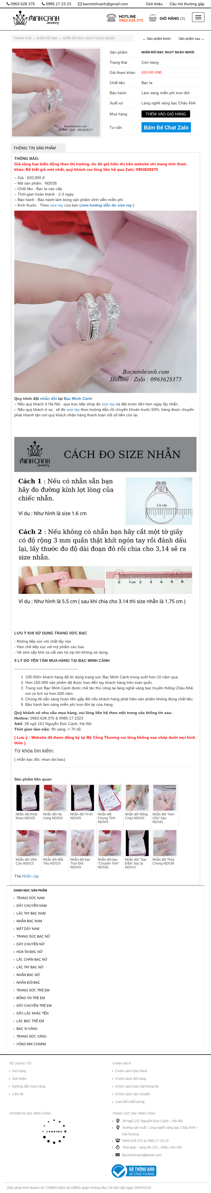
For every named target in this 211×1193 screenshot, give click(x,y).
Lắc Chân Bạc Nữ (31, 959)
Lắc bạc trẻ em (30, 1021)
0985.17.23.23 (58, 4)
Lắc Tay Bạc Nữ (29, 967)
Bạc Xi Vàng (26, 1029)
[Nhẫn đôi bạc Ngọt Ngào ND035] (56, 92)
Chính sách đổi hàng (130, 1079)
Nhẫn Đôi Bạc (28, 983)
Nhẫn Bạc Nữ (28, 975)
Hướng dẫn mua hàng (28, 1086)
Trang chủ (22, 38)
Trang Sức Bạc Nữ (33, 936)
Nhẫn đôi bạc (47, 38)
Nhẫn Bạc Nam (29, 921)
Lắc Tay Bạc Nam (31, 913)
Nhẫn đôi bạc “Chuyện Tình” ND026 (108, 863)
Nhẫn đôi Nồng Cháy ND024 (136, 816)
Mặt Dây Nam (27, 929)
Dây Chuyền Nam (31, 906)
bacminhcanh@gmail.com (105, 4)
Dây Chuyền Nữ (30, 944)
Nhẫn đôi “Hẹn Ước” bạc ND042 (163, 818)
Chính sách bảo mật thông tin (137, 1086)
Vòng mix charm (31, 1044)
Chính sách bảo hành (131, 1071)
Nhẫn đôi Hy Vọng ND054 (53, 816)
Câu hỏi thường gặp (187, 4)
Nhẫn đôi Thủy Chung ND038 (163, 861)
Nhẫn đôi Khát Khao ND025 (26, 816)
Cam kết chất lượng (130, 1102)
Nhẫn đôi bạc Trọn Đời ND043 (80, 863)
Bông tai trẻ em (30, 998)
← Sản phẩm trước (157, 39)
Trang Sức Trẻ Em (32, 990)
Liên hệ (17, 1094)
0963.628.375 (22, 4)
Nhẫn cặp (30, 876)
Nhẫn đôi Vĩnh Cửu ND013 (26, 861)
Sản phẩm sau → (191, 39)
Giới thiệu (154, 4)
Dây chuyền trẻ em (34, 1006)
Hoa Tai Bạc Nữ (29, 952)
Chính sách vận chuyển (132, 1094)
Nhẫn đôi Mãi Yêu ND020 (53, 861)
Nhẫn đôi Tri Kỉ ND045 (81, 816)
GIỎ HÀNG (169, 18)
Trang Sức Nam (30, 898)
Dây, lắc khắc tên (32, 1013)
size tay (56, 205)
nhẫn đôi (48, 398)
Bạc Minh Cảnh (78, 398)
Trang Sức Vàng (31, 1036)
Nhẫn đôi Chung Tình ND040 (106, 818)
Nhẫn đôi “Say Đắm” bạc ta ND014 (135, 863)
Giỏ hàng (19, 1071)
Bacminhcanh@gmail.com (142, 1155)
